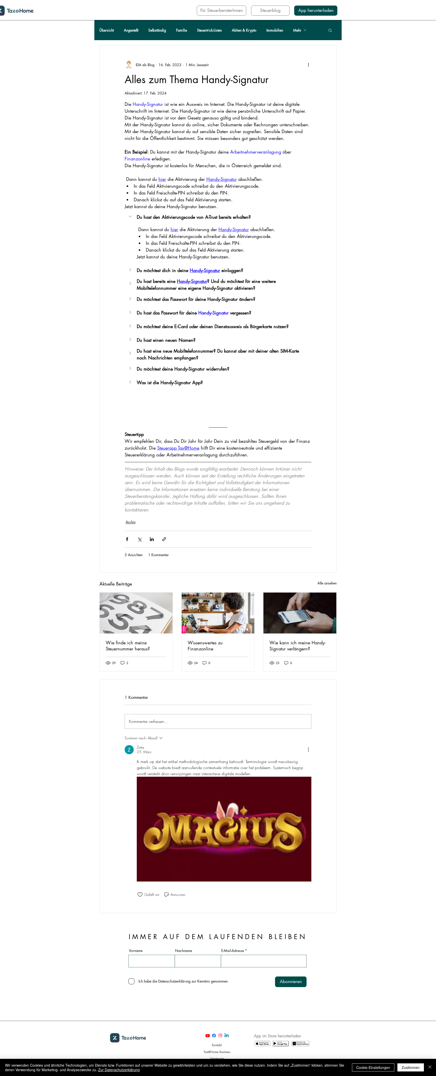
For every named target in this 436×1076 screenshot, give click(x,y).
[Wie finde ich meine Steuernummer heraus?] (136, 613)
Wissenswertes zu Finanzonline (205, 646)
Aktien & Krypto (244, 30)
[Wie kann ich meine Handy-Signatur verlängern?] (299, 613)
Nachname (183, 950)
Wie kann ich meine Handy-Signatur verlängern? (297, 646)
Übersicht (106, 30)
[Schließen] (430, 1067)
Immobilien (274, 30)
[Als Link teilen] (164, 539)
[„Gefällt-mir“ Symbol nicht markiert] (140, 895)
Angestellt (131, 30)
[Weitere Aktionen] (308, 65)
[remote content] (218, 405)
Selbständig (157, 30)
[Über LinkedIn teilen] (151, 539)
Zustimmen (411, 1067)
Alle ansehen (327, 583)
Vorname (136, 950)
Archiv (130, 522)
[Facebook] (213, 1035)
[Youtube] (207, 1035)
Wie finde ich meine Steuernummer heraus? (128, 646)
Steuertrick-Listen (209, 30)
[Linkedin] (226, 1035)
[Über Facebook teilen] (127, 539)
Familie (181, 30)
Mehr (297, 30)
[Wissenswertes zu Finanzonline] (218, 613)
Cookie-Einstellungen (373, 1067)
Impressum (217, 1058)
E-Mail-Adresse (232, 950)
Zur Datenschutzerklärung (119, 1069)
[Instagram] (220, 1035)
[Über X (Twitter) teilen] (139, 539)
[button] (330, 30)
